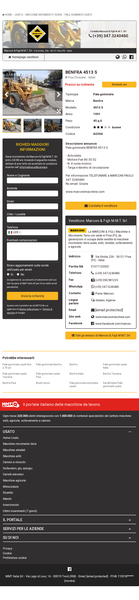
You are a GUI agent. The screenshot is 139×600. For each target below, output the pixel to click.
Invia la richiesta (32, 296)
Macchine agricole (14, 480)
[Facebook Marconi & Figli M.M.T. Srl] (132, 56)
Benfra (73, 364)
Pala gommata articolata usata (84, 384)
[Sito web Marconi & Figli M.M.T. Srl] (119, 56)
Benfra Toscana (112, 373)
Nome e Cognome (18, 175)
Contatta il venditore (102, 206)
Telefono (12, 227)
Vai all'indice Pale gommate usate (113, 384)
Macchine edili (12, 456)
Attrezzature (11, 486)
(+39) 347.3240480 (110, 36)
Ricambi (8, 492)
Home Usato (11, 438)
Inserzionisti (11, 505)
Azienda (12, 188)
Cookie (7, 553)
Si (12, 274)
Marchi (7, 499)
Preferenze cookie (15, 558)
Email (10, 201)
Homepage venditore (25, 57)
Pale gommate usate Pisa (48, 375)
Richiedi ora (119, 84)
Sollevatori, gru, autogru (17, 468)
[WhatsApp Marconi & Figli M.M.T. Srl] (126, 56)
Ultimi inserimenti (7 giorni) (20, 511)
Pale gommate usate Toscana (15, 375)
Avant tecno (43, 382)
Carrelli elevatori (13, 474)
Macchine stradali (14, 450)
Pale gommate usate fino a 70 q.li (17, 366)
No (22, 274)
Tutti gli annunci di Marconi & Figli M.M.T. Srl (102, 335)
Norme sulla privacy (29, 309)
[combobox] (14, 232)
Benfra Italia (76, 373)
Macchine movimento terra (19, 444)
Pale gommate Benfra (49, 364)
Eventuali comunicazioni (22, 240)
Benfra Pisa (9, 382)
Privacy (7, 548)
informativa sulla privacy (33, 167)
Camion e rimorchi (14, 462)
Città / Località (16, 214)
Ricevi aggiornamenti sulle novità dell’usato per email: (28, 267)
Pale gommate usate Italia (115, 366)
